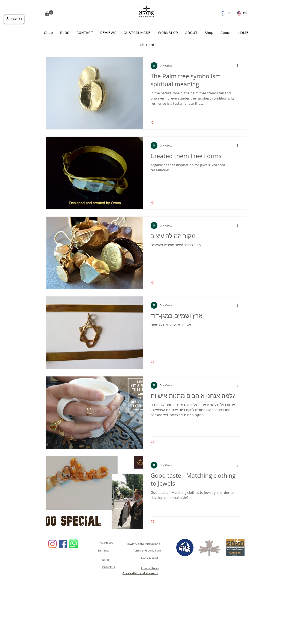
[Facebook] (63, 544)
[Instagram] (52, 544)
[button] (49, 13)
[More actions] (238, 65)
